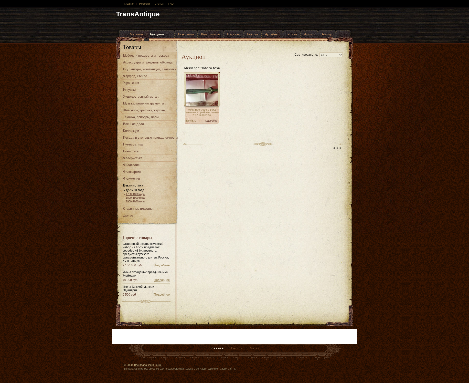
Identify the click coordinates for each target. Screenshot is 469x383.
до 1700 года (135, 190)
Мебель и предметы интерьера (146, 55)
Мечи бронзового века (202, 67)
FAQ (171, 3)
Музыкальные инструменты (143, 103)
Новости (144, 3)
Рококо (252, 34)
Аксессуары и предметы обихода (147, 62)
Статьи (159, 3)
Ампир (309, 34)
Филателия (131, 165)
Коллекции (131, 131)
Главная (129, 3)
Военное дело (133, 124)
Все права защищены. (148, 364)
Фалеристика (132, 158)
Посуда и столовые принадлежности (150, 137)
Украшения (131, 83)
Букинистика (133, 185)
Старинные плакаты (137, 208)
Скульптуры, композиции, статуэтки (149, 69)
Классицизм (210, 34)
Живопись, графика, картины (144, 110)
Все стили (186, 34)
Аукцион (156, 34)
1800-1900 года (135, 197)
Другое (128, 215)
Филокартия (132, 172)
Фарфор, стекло (135, 76)
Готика (292, 34)
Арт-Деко (272, 34)
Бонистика (131, 151)
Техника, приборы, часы (141, 117)
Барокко (233, 34)
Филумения (131, 178)
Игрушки (129, 90)
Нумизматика (133, 144)
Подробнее (162, 265)
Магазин (136, 34)
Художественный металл (141, 96)
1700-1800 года (135, 194)
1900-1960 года (135, 201)
